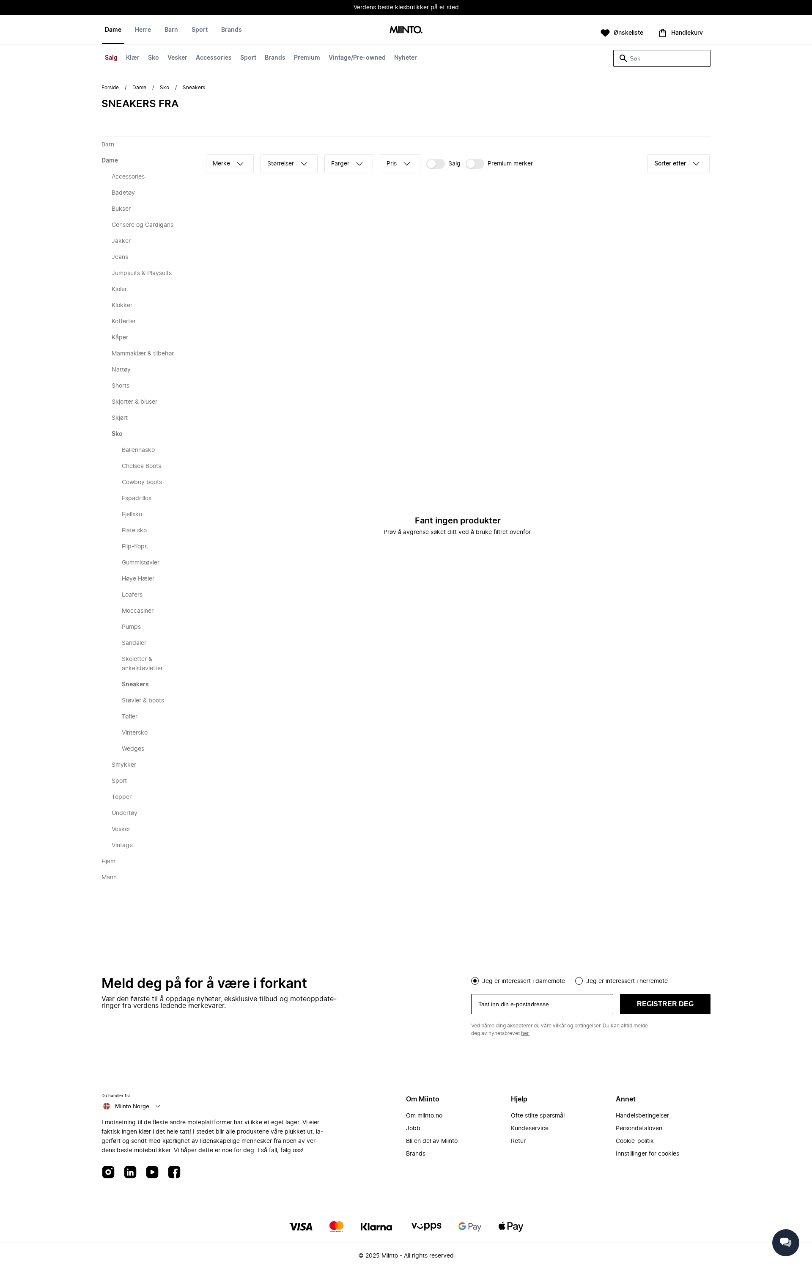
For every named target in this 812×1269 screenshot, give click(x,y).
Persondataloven (639, 1128)
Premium (307, 58)
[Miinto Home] (406, 30)
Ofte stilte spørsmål (538, 1116)
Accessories (214, 58)
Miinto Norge (132, 1106)
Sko (153, 58)
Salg (111, 58)
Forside (110, 87)
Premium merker (510, 164)
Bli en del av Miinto (432, 1141)
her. (525, 1033)
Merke (221, 164)
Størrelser (280, 164)
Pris (392, 164)
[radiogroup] (590, 980)
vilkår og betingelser (576, 1025)
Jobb (413, 1128)
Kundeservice (530, 1128)
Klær (133, 58)
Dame (113, 30)
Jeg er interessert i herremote (627, 981)
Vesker (177, 58)
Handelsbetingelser (642, 1116)
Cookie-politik (635, 1141)
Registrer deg (665, 1003)
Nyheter (405, 58)
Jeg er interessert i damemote (523, 981)
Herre (143, 30)
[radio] (475, 981)
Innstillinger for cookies (647, 1154)
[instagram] (108, 1172)
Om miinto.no (424, 1116)
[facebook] (174, 1172)
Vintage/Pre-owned (357, 58)
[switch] (443, 164)
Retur (518, 1141)
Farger (340, 164)
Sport (248, 58)
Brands (275, 58)
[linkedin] (130, 1172)
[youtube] (152, 1172)
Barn (171, 30)
